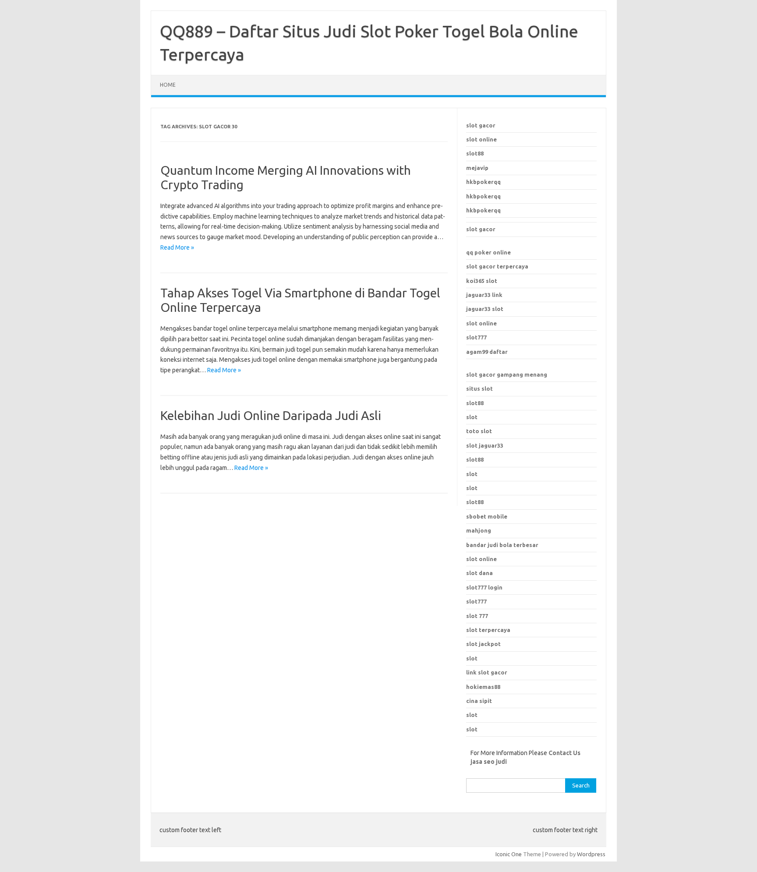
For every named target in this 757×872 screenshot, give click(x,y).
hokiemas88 (483, 687)
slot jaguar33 (484, 445)
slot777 (476, 337)
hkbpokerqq (483, 182)
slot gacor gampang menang (506, 374)
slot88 (475, 153)
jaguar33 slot (484, 309)
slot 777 (477, 616)
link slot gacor (486, 672)
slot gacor (480, 125)
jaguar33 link (484, 295)
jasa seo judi (488, 761)
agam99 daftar (487, 352)
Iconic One (508, 854)
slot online (481, 139)
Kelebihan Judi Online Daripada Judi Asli (270, 415)
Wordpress (591, 854)
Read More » (177, 247)
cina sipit (479, 701)
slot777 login (484, 587)
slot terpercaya (488, 630)
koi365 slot (481, 281)
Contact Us (564, 752)
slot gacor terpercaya (497, 266)
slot (472, 417)
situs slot (479, 388)
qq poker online (488, 252)
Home (168, 85)
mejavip (477, 168)
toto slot (479, 431)
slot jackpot (483, 644)
